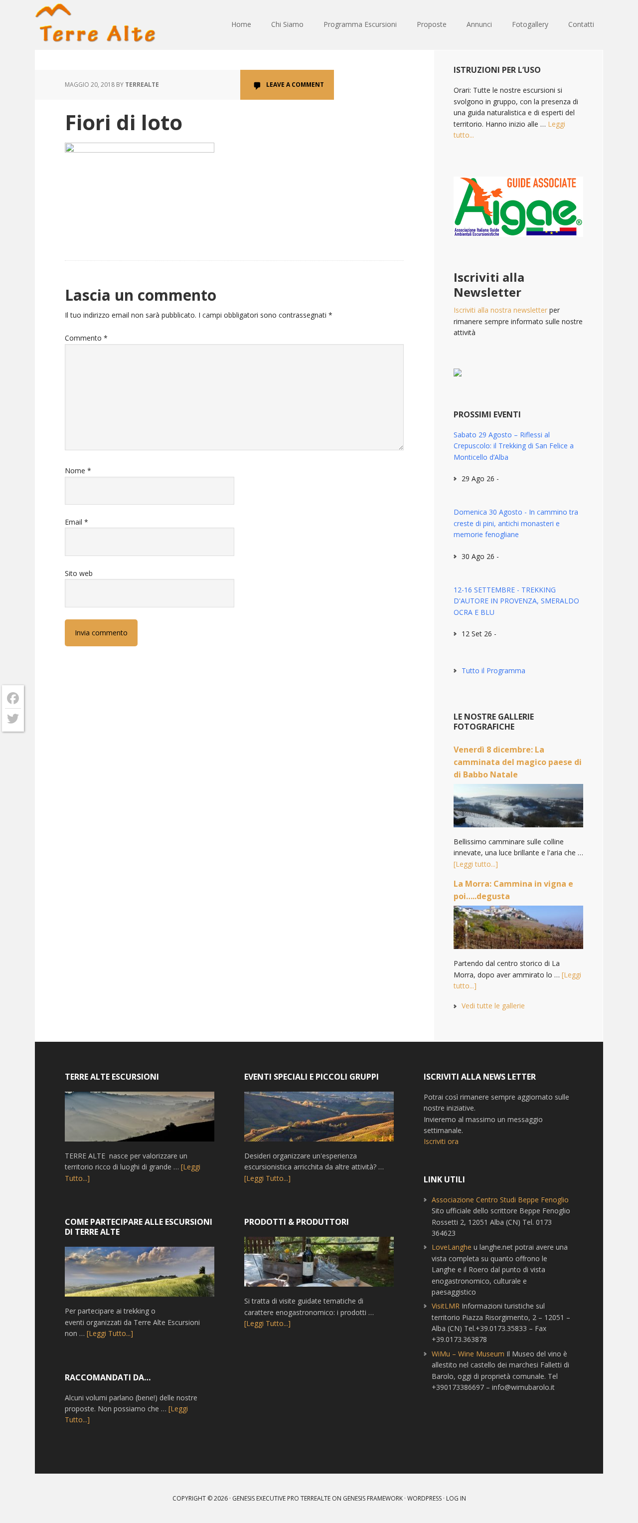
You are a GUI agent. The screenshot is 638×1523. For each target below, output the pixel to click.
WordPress (424, 1498)
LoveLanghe (452, 1247)
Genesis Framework (373, 1498)
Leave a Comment (295, 84)
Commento (86, 338)
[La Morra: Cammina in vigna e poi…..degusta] (518, 932)
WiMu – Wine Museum (468, 1353)
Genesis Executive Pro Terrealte (281, 1498)
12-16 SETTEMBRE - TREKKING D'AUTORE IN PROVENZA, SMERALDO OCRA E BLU (516, 601)
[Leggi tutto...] (476, 864)
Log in (456, 1498)
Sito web (79, 573)
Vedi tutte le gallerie (493, 1005)
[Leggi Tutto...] (110, 1333)
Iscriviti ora (441, 1141)
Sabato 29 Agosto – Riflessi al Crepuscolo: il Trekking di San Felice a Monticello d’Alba (514, 446)
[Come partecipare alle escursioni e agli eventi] (139, 1276)
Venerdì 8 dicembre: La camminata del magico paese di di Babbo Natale (518, 762)
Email (76, 522)
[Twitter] (13, 719)
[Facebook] (13, 698)
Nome (78, 470)
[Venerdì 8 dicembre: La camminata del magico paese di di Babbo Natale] (518, 810)
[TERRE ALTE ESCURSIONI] (139, 1121)
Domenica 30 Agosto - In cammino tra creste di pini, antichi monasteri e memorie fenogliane (516, 523)
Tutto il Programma (493, 670)
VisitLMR (446, 1306)
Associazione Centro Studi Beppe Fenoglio (500, 1199)
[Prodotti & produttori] (319, 1266)
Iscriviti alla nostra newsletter (500, 310)
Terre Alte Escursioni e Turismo (99, 25)
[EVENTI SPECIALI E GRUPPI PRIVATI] (319, 1121)
